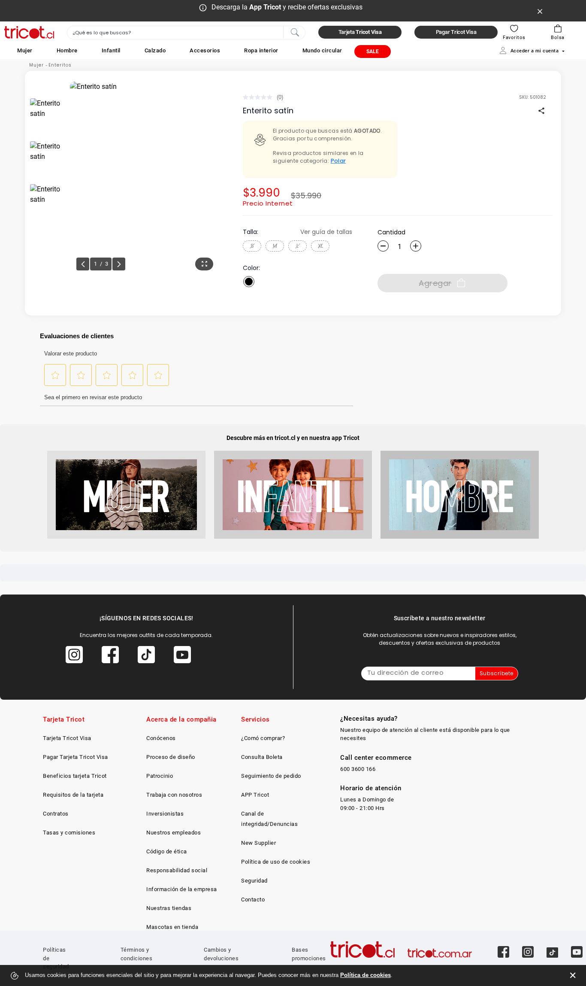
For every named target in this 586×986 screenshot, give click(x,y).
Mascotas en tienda (172, 927)
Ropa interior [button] (261, 50)
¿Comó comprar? (263, 738)
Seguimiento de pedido (271, 776)
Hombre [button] (67, 50)
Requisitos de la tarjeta (73, 795)
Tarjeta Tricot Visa (67, 738)
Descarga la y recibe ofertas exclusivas (286, 7)
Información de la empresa (181, 889)
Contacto (253, 899)
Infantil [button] (111, 50)
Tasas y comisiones (69, 832)
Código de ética (166, 851)
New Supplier (258, 843)
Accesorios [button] (205, 50)
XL (320, 245)
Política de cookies (365, 975)
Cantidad (391, 232)
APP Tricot (255, 795)
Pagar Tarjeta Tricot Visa (75, 757)
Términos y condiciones (137, 954)
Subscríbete (497, 673)
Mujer (36, 65)
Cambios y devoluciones (221, 954)
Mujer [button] (25, 50)
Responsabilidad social (176, 870)
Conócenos (161, 738)
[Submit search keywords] (295, 32)
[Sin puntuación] (260, 97)
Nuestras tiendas (168, 908)
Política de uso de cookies (275, 862)
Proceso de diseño (170, 757)
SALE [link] (372, 52)
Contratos (56, 813)
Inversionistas (165, 813)
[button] (25, 50)
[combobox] (186, 32)
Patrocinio (159, 776)
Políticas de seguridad (56, 958)
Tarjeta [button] (360, 32)
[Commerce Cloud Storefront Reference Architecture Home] (29, 32)
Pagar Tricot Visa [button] (456, 32)
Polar (338, 161)
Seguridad (254, 880)
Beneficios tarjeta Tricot (75, 776)
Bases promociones (309, 954)
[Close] (540, 11)
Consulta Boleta (262, 757)
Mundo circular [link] (322, 50)
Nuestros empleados (173, 832)
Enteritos (60, 65)
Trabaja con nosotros (174, 795)
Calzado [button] (155, 50)
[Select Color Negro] (249, 281)
